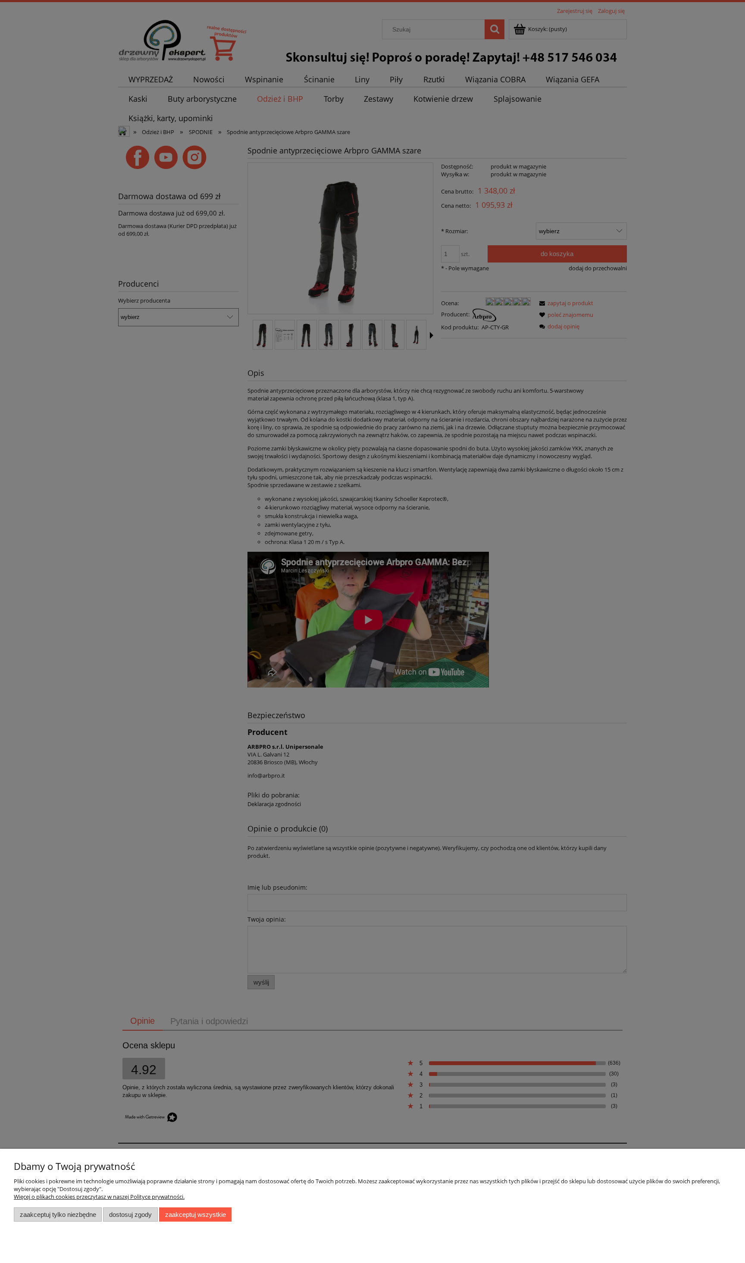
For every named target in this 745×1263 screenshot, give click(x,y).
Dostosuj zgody (130, 1214)
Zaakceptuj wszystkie (195, 1214)
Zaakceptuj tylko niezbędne (58, 1214)
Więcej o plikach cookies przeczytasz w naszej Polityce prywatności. (99, 1196)
